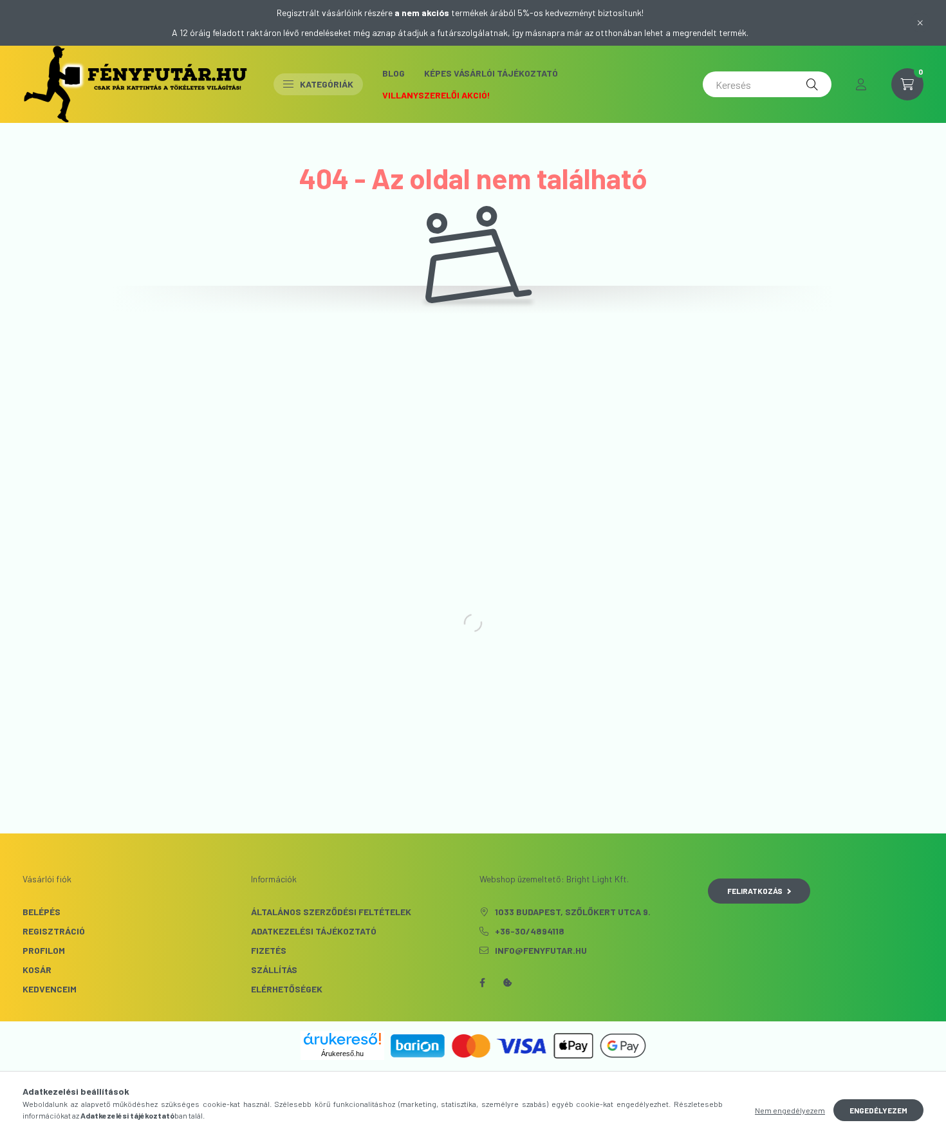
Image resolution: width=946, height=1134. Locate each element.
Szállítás (274, 969)
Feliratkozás (755, 890)
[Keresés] (812, 84)
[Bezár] (920, 22)
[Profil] (861, 84)
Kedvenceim (50, 988)
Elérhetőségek (286, 988)
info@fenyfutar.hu (541, 950)
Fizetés (268, 950)
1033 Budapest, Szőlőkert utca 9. (573, 911)
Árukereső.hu (342, 1053)
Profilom (44, 950)
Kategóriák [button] (326, 84)
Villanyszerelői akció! (436, 94)
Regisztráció (54, 930)
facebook (482, 983)
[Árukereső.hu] (342, 1039)
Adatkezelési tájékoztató (313, 930)
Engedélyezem (878, 1110)
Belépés (41, 911)
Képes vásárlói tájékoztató (491, 73)
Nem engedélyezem (790, 1110)
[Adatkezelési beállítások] (508, 983)
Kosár (37, 969)
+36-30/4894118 (529, 930)
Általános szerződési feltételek (331, 911)
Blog (393, 73)
